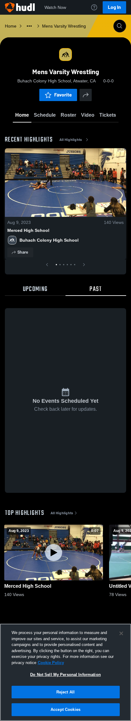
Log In (114, 7)
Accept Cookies (65, 709)
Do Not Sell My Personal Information (65, 674)
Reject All (65, 692)
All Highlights (70, 140)
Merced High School (28, 230)
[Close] (121, 633)
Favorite (63, 95)
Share (22, 252)
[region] (65, 672)
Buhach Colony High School (49, 240)
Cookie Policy (51, 662)
